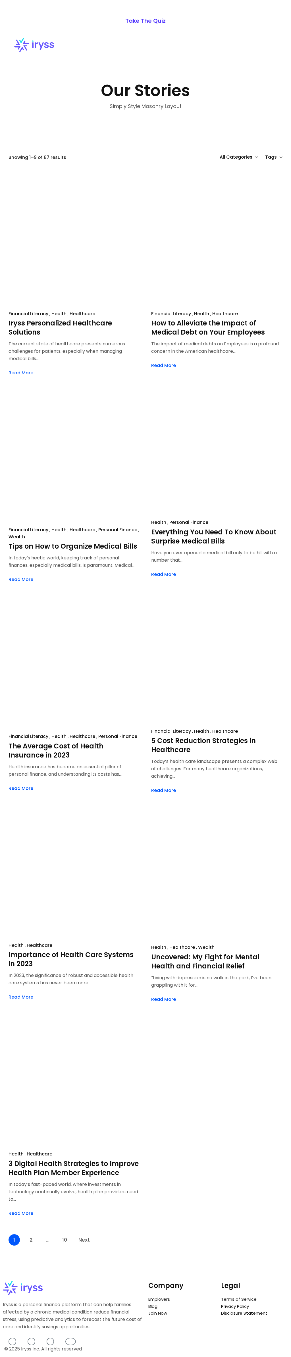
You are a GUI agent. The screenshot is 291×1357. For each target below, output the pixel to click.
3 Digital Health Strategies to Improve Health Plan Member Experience (74, 1168)
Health (58, 313)
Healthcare (82, 313)
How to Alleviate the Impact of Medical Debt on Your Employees (208, 328)
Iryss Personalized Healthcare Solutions (60, 328)
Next (84, 1239)
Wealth (17, 537)
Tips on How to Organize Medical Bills (73, 546)
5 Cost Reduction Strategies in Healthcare (203, 745)
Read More (21, 373)
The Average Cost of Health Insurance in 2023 (56, 751)
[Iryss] (34, 45)
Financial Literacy (28, 313)
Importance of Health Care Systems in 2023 (71, 959)
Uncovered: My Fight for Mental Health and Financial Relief (205, 962)
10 (64, 1239)
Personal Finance (188, 522)
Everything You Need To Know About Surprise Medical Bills (214, 537)
